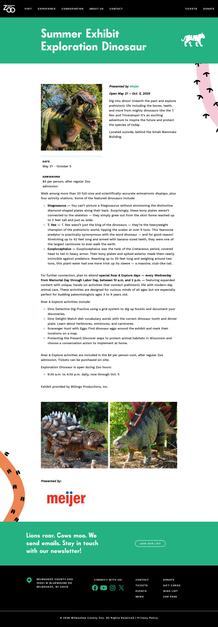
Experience (47, 8)
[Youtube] (103, 587)
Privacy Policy (147, 617)
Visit (28, 8)
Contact (116, 8)
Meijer (134, 86)
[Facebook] (95, 587)
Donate (209, 8)
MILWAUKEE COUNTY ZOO (55, 579)
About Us (96, 8)
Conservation (73, 8)
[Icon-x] (121, 587)
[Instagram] (112, 587)
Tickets (191, 8)
